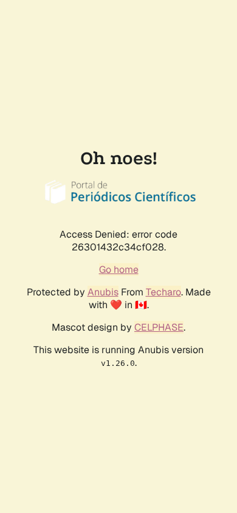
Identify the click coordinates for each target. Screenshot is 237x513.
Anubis (103, 292)
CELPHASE (159, 327)
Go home (119, 269)
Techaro (163, 292)
